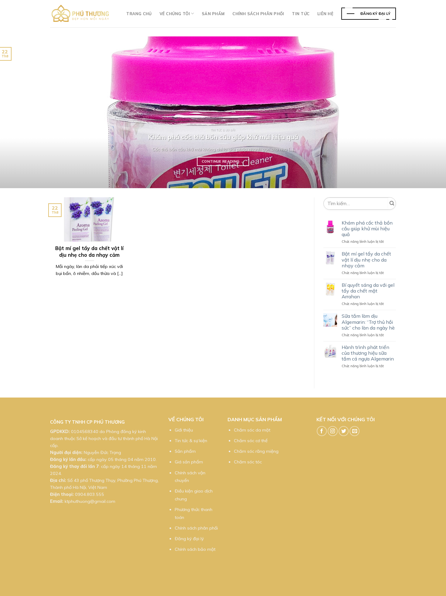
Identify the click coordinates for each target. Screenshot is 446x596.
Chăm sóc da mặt (252, 430)
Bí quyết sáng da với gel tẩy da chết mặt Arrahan (368, 291)
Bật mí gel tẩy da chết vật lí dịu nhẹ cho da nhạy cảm (366, 259)
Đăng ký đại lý (189, 538)
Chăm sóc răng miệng (256, 451)
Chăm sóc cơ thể (251, 440)
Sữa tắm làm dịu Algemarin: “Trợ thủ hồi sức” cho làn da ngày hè (368, 321)
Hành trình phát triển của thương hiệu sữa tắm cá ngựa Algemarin (368, 353)
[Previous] (16, 112)
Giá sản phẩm (189, 462)
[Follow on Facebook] (322, 431)
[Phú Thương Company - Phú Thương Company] (80, 13)
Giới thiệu (184, 430)
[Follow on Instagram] (333, 431)
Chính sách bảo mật (195, 549)
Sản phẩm (213, 13)
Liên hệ (325, 13)
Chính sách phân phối (258, 13)
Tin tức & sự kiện (191, 440)
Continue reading (223, 161)
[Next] (429, 112)
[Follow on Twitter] (344, 431)
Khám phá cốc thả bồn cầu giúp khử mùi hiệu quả (367, 228)
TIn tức (300, 13)
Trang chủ (138, 13)
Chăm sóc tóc (248, 462)
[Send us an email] (355, 431)
